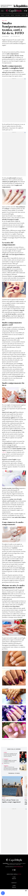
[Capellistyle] (14, 11)
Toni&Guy (6, 759)
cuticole (4, 452)
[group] (2, 15)
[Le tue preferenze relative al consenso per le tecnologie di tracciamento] (26, 672)
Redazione (14, 878)
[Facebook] (24, 10)
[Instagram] (26, 10)
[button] (2, 760)
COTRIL (5, 752)
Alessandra (5, 36)
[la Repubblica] (20, 6)
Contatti (14, 877)
